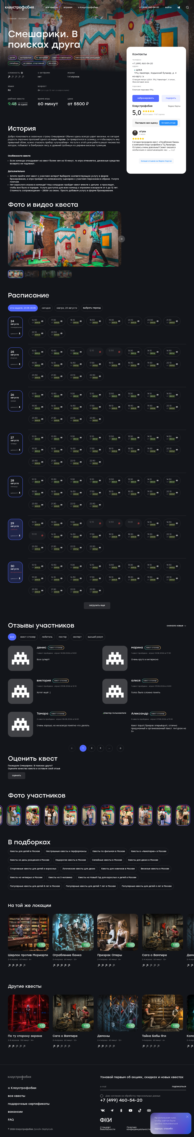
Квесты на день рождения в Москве (29, 860)
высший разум (95, 637)
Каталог (23, 18)
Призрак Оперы (109, 955)
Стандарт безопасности (107, 1128)
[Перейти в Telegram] (178, 7)
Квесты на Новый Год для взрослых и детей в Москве (107, 877)
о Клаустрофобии (88, 8)
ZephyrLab (47, 1129)
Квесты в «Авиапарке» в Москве (148, 851)
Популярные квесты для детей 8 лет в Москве (35, 886)
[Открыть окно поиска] (187, 7)
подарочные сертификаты (28, 1104)
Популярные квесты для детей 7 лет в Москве (91, 886)
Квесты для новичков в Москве (118, 868)
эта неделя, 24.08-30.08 (23, 308)
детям (12, 58)
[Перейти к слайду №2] (32, 274)
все (12, 637)
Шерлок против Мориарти (28, 955)
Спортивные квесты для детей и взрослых (33, 868)
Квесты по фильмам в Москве (109, 851)
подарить (171, 98)
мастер (63, 637)
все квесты (52, 8)
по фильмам (42, 58)
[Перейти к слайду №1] (15, 274)
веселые (52, 63)
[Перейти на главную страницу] (19, 8)
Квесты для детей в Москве (25, 851)
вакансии (15, 1112)
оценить (16, 775)
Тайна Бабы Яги (154, 1036)
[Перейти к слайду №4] (64, 274)
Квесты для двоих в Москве (143, 860)
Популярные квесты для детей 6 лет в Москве (147, 886)
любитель (47, 637)
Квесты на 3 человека (60, 877)
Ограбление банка (67, 955)
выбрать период (92, 308)
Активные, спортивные (33, 63)
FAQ (11, 1119)
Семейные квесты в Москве (107, 860)
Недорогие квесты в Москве (70, 860)
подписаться (179, 1086)
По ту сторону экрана (25, 1036)
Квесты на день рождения (87, 58)
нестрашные (25, 58)
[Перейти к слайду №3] (48, 274)
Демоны (103, 1036)
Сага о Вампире (154, 955)
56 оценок (23, 104)
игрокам (68, 8)
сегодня (46, 308)
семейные (14, 63)
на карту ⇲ (138, 76)
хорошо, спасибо (164, 1128)
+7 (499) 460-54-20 (149, 7)
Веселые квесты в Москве (155, 868)
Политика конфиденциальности (138, 1128)
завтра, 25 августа (67, 308)
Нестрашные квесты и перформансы (66, 851)
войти (168, 7)
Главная (12, 18)
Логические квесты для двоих (78, 868)
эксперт (77, 637)
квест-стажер (28, 637)
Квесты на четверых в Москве (26, 877)
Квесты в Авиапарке (62, 58)
